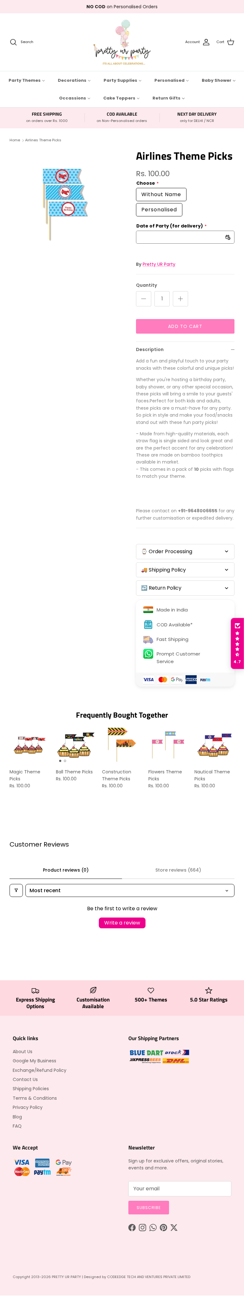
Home (15, 140)
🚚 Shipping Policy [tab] (163, 569)
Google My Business (34, 1061)
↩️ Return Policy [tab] (161, 588)
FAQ (17, 1126)
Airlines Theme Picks (43, 140)
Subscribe (149, 1207)
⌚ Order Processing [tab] (166, 551)
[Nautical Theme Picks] (214, 745)
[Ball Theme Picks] (76, 745)
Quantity (146, 285)
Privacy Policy (28, 1107)
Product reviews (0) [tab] (66, 870)
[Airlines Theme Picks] (66, 205)
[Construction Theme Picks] (122, 745)
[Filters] (16, 890)
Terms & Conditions (35, 1098)
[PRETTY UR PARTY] (122, 42)
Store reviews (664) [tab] (178, 870)
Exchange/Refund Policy (39, 1070)
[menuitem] (26, 80)
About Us (22, 1051)
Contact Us (25, 1079)
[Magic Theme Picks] (30, 745)
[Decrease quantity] (143, 298)
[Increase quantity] (180, 298)
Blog (17, 1117)
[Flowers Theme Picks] (168, 745)
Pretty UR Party (159, 264)
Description (150, 349)
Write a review (122, 922)
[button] (237, 643)
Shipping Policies (31, 1088)
